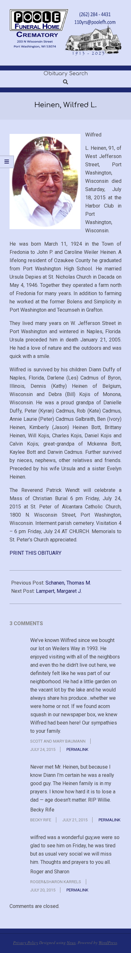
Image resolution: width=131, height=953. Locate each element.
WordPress (108, 942)
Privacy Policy (25, 942)
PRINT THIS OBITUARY (35, 553)
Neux (71, 942)
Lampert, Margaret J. (59, 591)
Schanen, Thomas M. (68, 583)
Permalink (77, 749)
